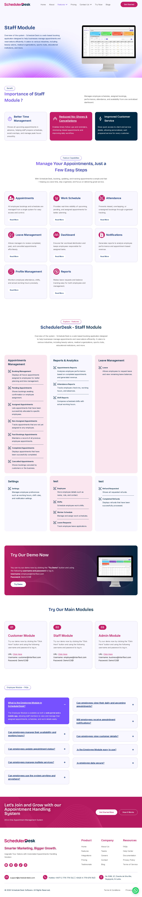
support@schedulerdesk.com (22, 878)
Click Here (17, 654)
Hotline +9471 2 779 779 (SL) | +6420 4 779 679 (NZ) (72, 878)
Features (61, 4)
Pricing (73, 4)
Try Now (98, 4)
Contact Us (84, 4)
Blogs (108, 4)
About (51, 4)
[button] (135, 890)
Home (43, 4)
